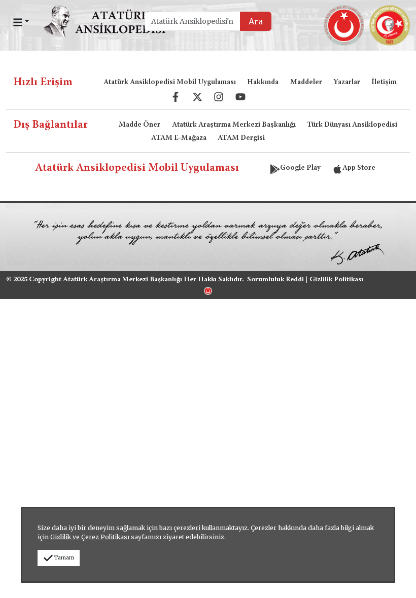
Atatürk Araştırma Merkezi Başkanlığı (234, 125)
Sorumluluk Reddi (275, 279)
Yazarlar (346, 82)
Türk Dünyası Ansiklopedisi (352, 125)
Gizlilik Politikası (336, 279)
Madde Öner (139, 125)
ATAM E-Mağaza (178, 138)
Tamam (64, 557)
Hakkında (263, 82)
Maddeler (306, 82)
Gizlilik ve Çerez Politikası (89, 537)
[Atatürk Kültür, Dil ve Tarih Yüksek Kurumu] (208, 289)
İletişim (384, 82)
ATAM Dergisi (241, 138)
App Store (358, 168)
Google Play (300, 168)
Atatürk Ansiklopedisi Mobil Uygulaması (169, 82)
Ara (256, 21)
